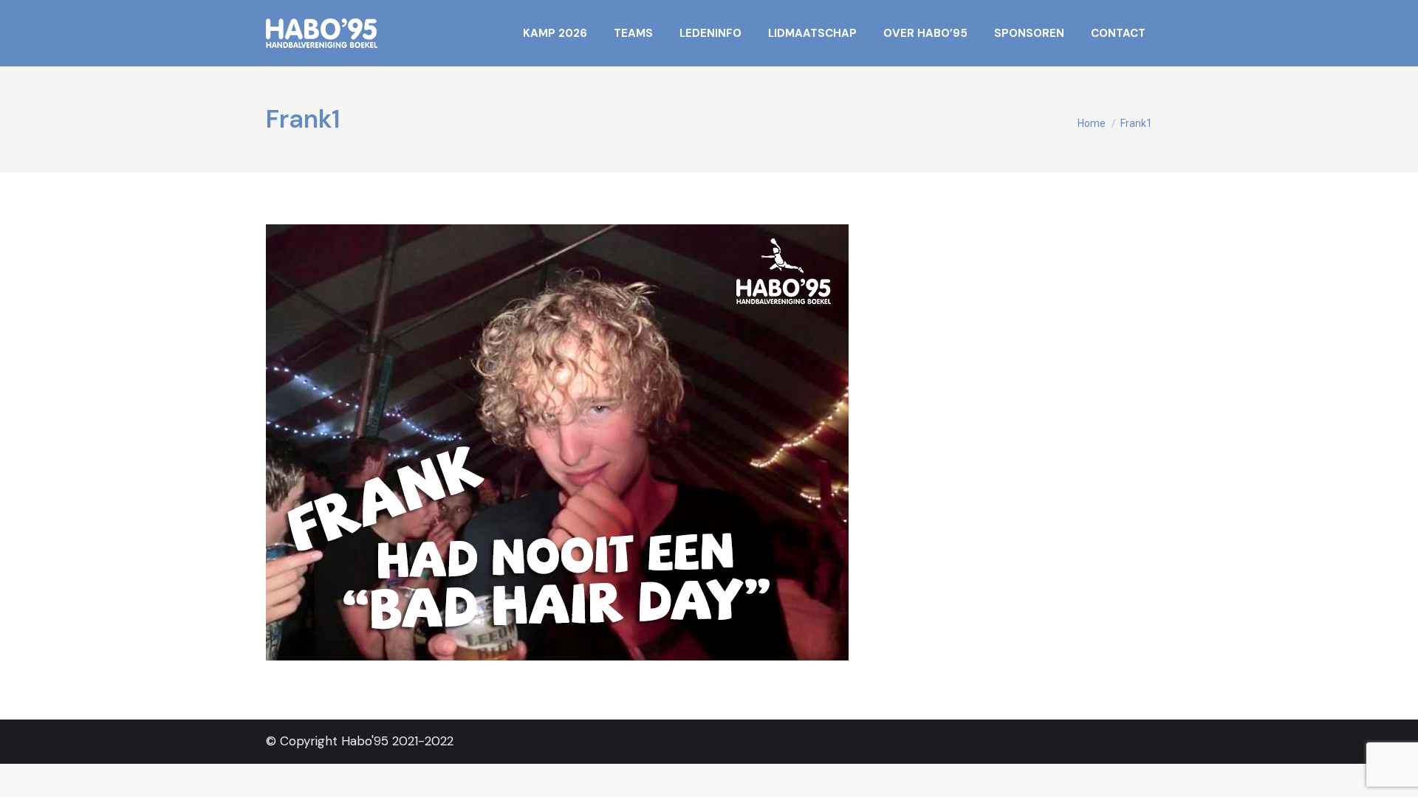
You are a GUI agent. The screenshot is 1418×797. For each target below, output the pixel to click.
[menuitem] (555, 33)
